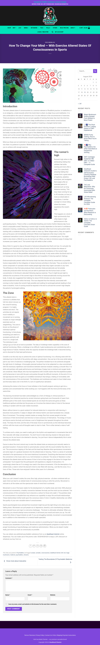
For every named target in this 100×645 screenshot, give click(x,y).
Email (30, 595)
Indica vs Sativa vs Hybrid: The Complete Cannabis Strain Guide (90, 222)
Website (52, 595)
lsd (65, 553)
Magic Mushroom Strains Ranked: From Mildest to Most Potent (90, 117)
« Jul (79, 103)
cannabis (38, 553)
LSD (19, 28)
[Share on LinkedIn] (44, 546)
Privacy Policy (40, 635)
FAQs (54, 635)
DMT (14, 28)
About (73, 28)
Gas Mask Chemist (42, 639)
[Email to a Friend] (37, 546)
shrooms (26, 555)
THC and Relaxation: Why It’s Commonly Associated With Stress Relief (89, 188)
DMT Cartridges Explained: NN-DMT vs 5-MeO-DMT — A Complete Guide (89, 160)
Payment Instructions (69, 635)
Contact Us (48, 635)
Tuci (41, 28)
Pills (48, 28)
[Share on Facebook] (30, 546)
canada (33, 553)
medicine (12, 555)
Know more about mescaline (16, 561)
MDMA (26, 28)
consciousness (45, 553)
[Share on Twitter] (34, 546)
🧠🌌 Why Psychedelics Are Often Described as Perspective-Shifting (90, 148)
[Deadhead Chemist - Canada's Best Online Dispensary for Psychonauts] (50, 16)
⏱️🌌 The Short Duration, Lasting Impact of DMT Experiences (90, 127)
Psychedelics (50, 42)
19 (85, 92)
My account (59, 32)
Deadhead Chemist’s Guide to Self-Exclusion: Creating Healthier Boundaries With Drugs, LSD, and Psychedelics (90, 174)
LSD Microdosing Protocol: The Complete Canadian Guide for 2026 (90, 200)
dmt (62, 553)
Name (7, 595)
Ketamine (34, 28)
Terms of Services (29, 635)
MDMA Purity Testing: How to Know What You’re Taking (90, 137)
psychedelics (19, 555)
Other (55, 28)
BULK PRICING (64, 28)
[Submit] (95, 71)
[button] (84, 28)
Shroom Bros (50, 631)
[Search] (52, 32)
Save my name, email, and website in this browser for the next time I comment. (32, 604)
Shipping (59, 635)
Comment (8, 578)
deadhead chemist (53, 534)
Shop (9, 28)
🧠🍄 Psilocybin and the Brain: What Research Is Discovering (90, 211)
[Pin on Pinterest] (41, 546)
